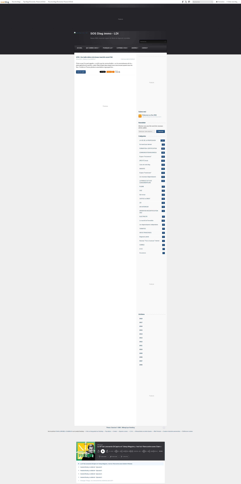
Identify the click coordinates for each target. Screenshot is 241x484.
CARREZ (141, 245)
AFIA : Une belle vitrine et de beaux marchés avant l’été (94, 57)
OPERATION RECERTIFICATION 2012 (148, 211)
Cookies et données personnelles (171, 431)
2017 (140, 322)
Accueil (79, 48)
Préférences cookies (187, 431)
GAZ (140, 190)
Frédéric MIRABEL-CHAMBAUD (64, 431)
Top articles (108, 431)
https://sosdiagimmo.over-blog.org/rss (151, 116)
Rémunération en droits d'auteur (143, 431)
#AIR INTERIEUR (131, 59)
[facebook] (183, 2)
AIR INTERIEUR (143, 206)
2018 (140, 318)
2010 (140, 349)
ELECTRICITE (143, 216)
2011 (140, 345)
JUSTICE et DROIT (144, 198)
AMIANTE (142, 168)
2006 (140, 365)
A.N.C (141, 249)
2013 (140, 338)
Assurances (142, 253)
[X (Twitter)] (186, 2)
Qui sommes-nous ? (92, 48)
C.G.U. (131, 431)
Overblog (132, 427)
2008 (140, 357)
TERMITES (142, 228)
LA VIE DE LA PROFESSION (147, 140)
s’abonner (103, 456)
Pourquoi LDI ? (108, 48)
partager (114, 456)
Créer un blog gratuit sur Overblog (94, 431)
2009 (140, 353)
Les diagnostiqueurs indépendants (148, 224)
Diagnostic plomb (144, 236)
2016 (140, 326)
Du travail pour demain (145, 144)
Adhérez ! (135, 48)
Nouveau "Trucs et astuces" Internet (149, 240)
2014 (140, 334)
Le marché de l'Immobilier (146, 220)
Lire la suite (81, 72)
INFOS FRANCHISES (145, 232)
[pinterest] (189, 2)
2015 (140, 330)
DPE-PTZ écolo (143, 160)
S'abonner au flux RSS (149, 115)
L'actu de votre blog (144, 164)
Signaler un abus (123, 431)
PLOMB (141, 186)
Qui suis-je (142, 194)
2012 (140, 341)
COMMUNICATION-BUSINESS (148, 152)
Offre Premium (157, 431)
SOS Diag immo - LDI (104, 33)
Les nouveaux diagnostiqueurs (147, 176)
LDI (140, 202)
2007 (140, 361)
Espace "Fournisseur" (145, 172)
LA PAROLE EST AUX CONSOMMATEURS (145, 181)
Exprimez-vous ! (122, 48)
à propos (125, 456)
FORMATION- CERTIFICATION (148, 148)
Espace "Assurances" (145, 156)
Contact (145, 48)
